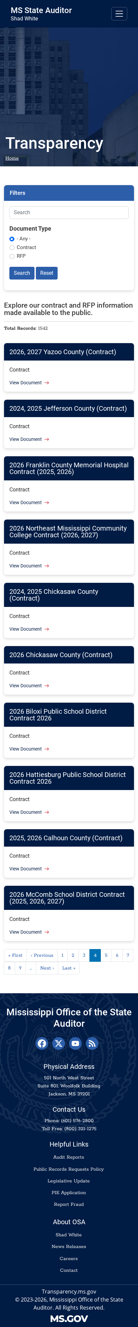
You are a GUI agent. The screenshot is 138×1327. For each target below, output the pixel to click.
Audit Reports (68, 1157)
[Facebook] (42, 1043)
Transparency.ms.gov (69, 1291)
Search (22, 273)
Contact (69, 1270)
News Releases (69, 1247)
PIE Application (69, 1193)
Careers (69, 1259)
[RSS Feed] (92, 1043)
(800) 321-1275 (80, 1129)
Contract (26, 247)
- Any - (23, 239)
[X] (58, 1043)
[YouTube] (75, 1043)
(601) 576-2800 (77, 1121)
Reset (46, 273)
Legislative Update (69, 1181)
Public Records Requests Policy (68, 1169)
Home (12, 158)
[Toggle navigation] (119, 13)
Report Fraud (69, 1204)
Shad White (69, 1235)
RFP (21, 256)
